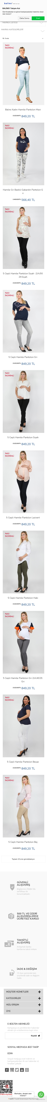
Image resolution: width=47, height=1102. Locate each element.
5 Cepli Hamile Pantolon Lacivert (23, 517)
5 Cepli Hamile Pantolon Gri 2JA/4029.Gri (23, 680)
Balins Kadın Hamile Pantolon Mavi (23, 109)
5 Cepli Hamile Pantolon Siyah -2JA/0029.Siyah (23, 275)
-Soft (10, 1099)
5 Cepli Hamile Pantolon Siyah (22, 437)
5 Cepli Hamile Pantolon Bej (22, 842)
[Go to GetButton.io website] (41, 1099)
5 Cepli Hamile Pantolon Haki (23, 597)
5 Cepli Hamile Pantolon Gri (23, 357)
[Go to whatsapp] (41, 1094)
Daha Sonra (24, 18)
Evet (38, 18)
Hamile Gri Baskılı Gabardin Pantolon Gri (23, 191)
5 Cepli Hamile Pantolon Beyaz (23, 761)
